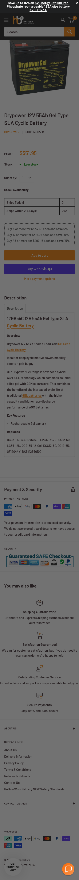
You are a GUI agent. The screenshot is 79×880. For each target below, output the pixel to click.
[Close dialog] (74, 420)
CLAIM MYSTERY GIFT (20, 459)
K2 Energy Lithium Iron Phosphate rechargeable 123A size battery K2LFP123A (38, 6)
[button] (68, 869)
